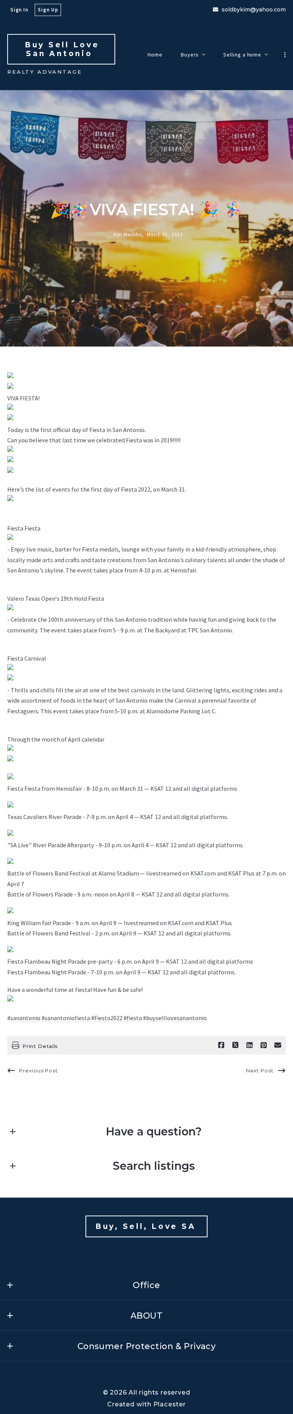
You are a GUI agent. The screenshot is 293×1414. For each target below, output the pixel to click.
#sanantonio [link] (23, 1018)
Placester (169, 1404)
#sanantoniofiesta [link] (66, 1018)
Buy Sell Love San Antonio (64, 49)
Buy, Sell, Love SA (147, 1226)
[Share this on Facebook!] (221, 1045)
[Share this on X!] (235, 1045)
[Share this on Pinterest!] (263, 1045)
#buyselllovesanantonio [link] (175, 1018)
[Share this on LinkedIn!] (249, 1045)
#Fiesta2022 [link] (106, 1018)
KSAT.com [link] (203, 873)
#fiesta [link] (133, 1018)
